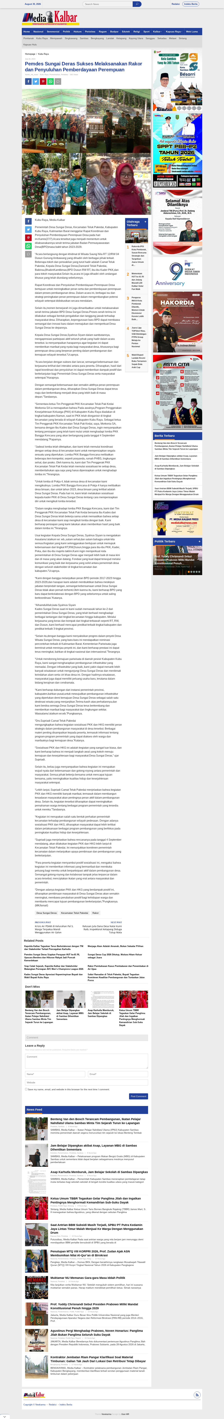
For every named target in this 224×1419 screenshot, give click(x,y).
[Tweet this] (35, 81)
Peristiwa (64, 74)
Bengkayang (55, 1364)
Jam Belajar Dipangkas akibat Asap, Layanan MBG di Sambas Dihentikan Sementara (176, 457)
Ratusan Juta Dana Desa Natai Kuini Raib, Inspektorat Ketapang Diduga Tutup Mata (102, 927)
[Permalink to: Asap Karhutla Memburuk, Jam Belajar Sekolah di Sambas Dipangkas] (102, 999)
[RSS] (197, 1395)
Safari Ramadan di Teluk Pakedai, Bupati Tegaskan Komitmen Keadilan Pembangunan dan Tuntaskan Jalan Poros (116, 977)
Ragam (78, 1338)
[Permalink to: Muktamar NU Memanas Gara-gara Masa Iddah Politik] (36, 1287)
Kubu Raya (44, 74)
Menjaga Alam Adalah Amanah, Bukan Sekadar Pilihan (115, 946)
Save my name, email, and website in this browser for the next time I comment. (69, 1089)
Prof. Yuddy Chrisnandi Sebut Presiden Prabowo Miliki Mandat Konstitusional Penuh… (174, 560)
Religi (89, 1259)
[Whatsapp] (50, 81)
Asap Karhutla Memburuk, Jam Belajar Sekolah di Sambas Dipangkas (101, 1013)
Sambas (61, 1126)
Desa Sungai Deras (47, 913)
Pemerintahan (55, 74)
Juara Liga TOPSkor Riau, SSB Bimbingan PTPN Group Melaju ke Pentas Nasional (139, 337)
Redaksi (53, 1404)
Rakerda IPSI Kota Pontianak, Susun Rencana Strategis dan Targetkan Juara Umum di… (139, 255)
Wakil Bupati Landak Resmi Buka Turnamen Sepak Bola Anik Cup (139, 361)
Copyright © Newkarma (34, 1404)
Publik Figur (62, 1206)
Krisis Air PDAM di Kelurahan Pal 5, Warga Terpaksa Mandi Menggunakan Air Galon (54, 927)
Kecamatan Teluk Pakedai (74, 913)
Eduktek (54, 1153)
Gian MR (125, 1414)
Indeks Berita (66, 1404)
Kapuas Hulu (55, 1236)
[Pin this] (43, 81)
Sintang (71, 1206)
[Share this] (28, 81)
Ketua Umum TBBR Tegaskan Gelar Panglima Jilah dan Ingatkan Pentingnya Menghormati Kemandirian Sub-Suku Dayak (176, 479)
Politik (72, 1312)
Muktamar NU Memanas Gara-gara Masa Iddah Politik (88, 1277)
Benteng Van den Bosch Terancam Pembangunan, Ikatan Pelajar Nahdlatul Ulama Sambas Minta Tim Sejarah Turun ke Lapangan (39, 1016)
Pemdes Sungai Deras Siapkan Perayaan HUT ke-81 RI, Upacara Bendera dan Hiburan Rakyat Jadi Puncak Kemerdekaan (52, 957)
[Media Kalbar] (50, 18)
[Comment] (58, 81)
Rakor (95, 913)
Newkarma (106, 1414)
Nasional (54, 1259)
